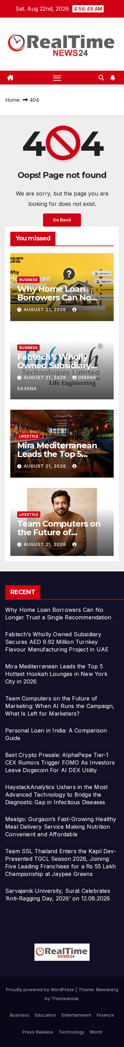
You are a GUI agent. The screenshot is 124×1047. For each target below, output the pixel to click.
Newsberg (107, 989)
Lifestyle (28, 436)
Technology (71, 1032)
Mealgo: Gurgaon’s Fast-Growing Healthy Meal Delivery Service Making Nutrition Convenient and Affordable (60, 827)
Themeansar (65, 998)
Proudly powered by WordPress (40, 989)
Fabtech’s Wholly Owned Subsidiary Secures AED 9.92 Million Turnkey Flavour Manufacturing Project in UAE (56, 642)
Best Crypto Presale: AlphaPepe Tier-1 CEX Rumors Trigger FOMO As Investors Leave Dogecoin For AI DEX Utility (60, 762)
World (96, 1032)
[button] (101, 77)
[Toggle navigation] (57, 77)
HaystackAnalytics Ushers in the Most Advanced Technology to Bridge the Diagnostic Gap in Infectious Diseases (56, 795)
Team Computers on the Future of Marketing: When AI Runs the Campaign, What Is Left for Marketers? (59, 706)
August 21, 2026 (46, 309)
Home (12, 100)
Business (28, 280)
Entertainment (76, 1015)
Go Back (62, 219)
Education (45, 1015)
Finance (105, 1015)
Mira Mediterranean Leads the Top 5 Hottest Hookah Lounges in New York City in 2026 (56, 674)
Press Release (37, 1032)
